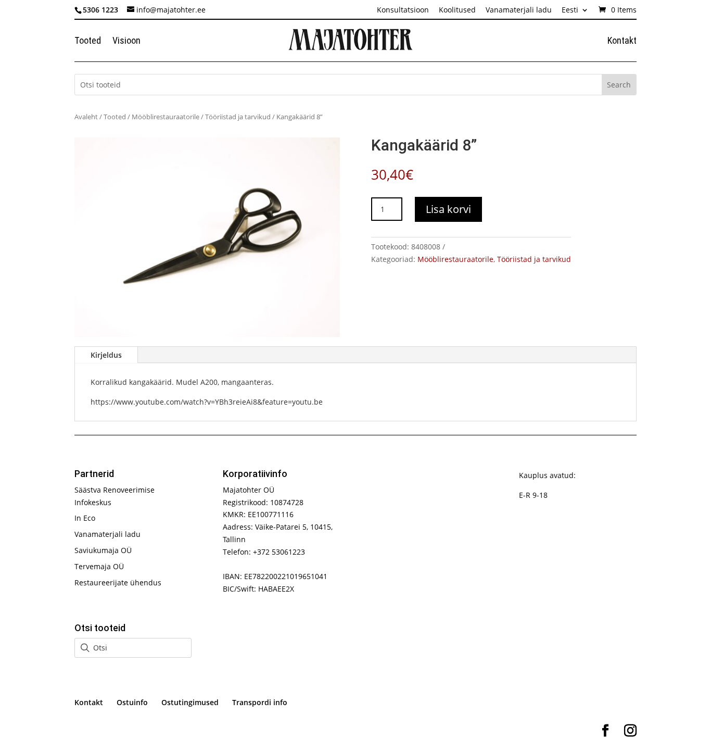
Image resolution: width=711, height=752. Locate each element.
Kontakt (622, 41)
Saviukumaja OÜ (103, 550)
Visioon (126, 41)
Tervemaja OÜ (99, 566)
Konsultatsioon (403, 10)
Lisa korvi (448, 209)
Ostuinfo (132, 702)
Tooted (87, 41)
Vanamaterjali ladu (519, 10)
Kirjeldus (106, 355)
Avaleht (86, 116)
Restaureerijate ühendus (117, 582)
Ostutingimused (190, 702)
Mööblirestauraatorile (165, 116)
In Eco (84, 518)
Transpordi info (259, 702)
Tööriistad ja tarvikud (238, 116)
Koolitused (457, 10)
